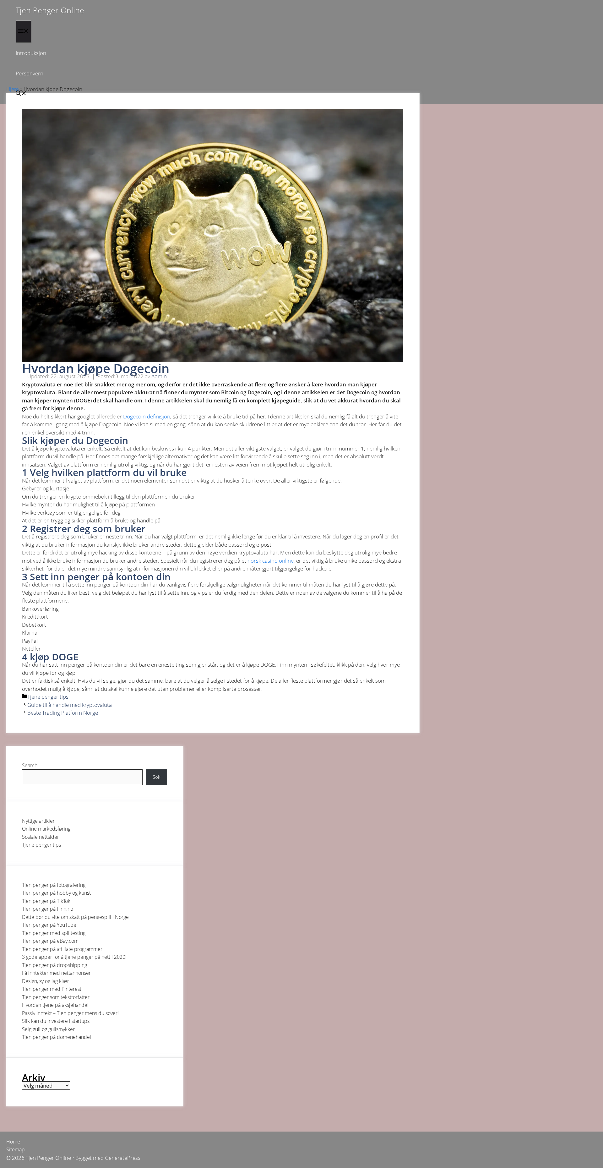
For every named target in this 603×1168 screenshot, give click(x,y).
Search (29, 765)
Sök (156, 777)
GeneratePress (122, 1157)
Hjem (12, 89)
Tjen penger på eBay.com (50, 940)
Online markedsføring (46, 828)
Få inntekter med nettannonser (56, 972)
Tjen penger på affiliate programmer (62, 949)
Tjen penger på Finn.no (47, 908)
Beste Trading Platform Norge (62, 712)
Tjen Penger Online (50, 10)
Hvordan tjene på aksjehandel (55, 1005)
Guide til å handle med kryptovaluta (69, 704)
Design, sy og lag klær (45, 981)
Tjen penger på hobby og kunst (56, 892)
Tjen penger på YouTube (49, 924)
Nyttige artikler (38, 820)
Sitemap (15, 1149)
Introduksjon (31, 53)
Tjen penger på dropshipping (54, 965)
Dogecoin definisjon (146, 416)
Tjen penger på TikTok (46, 901)
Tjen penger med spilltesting (53, 933)
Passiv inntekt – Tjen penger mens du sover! (70, 1013)
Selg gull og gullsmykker (48, 1029)
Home (13, 1141)
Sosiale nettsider (40, 836)
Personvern (29, 73)
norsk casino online (270, 560)
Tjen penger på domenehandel (56, 1037)
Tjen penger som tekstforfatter (56, 997)
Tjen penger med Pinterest (51, 988)
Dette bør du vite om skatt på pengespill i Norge (75, 917)
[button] (21, 93)
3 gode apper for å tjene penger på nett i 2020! (74, 956)
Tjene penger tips (47, 696)
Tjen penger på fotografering (53, 884)
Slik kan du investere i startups (56, 1021)
